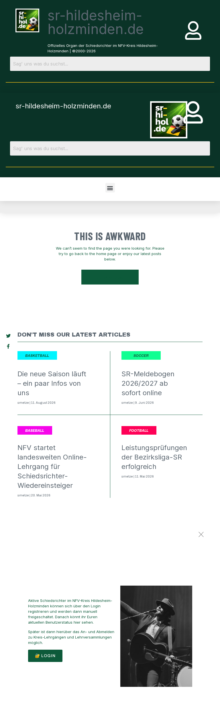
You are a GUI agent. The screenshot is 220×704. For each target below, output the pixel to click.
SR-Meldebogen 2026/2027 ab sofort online (147, 383)
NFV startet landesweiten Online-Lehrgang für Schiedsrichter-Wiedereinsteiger (52, 467)
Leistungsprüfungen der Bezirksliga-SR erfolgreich (154, 457)
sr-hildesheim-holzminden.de (96, 22)
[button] (110, 187)
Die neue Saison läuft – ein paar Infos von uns (51, 383)
